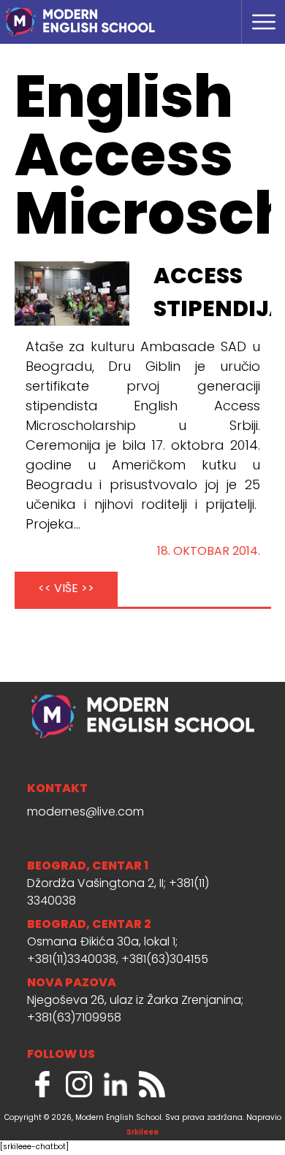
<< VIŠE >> (66, 589)
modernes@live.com (85, 812)
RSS (152, 1084)
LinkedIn (115, 1084)
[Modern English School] (105, 14)
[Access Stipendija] (72, 293)
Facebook (42, 1084)
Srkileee (142, 1133)
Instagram (79, 1084)
